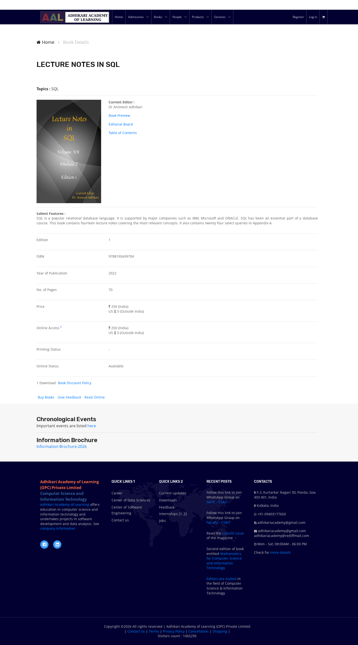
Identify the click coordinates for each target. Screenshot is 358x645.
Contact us (120, 520)
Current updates (172, 493)
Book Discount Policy (74, 383)
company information (57, 528)
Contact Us (136, 631)
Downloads (168, 500)
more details (280, 552)
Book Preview (119, 115)
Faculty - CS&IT (219, 522)
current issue (233, 533)
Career (117, 493)
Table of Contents (123, 132)
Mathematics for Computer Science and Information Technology (224, 560)
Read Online (95, 397)
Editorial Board (121, 124)
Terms (154, 631)
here (91, 425)
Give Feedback (70, 397)
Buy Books (46, 397)
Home (47, 42)
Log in (313, 17)
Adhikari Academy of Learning (64, 504)
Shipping (220, 631)
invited (230, 578)
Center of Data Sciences (131, 500)
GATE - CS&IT (217, 502)
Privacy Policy (174, 631)
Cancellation (198, 631)
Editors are (216, 578)
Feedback (166, 507)
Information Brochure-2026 (62, 446)
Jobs (162, 520)
